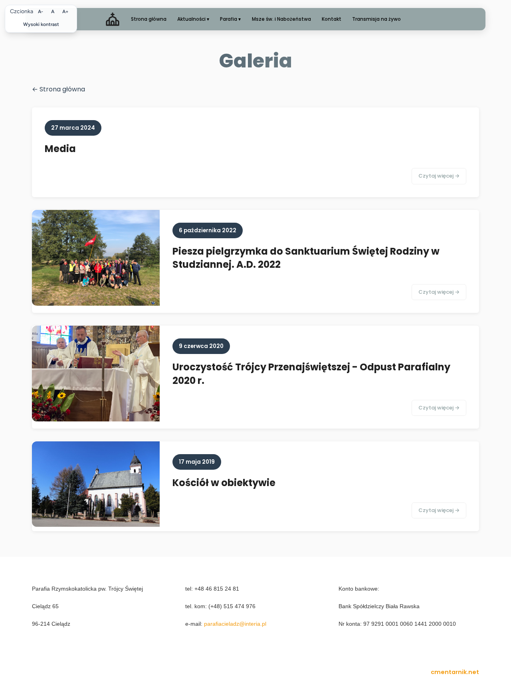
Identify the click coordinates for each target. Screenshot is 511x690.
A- (40, 11)
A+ (65, 11)
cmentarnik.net (455, 672)
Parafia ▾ (230, 19)
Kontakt (331, 19)
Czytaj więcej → (439, 176)
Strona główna (148, 19)
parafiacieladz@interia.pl (235, 624)
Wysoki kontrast (41, 24)
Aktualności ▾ (193, 19)
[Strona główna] (113, 19)
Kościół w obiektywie (223, 482)
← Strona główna (58, 89)
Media (60, 148)
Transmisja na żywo (376, 19)
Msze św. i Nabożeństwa (281, 19)
